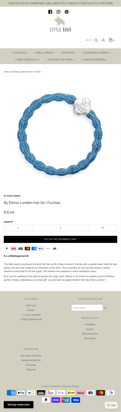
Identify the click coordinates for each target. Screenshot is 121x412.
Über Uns (31, 305)
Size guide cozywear (31, 355)
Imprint (90, 329)
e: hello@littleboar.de (31, 319)
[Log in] (103, 40)
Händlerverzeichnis (31, 360)
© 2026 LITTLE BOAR (50, 386)
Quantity (8, 222)
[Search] (95, 40)
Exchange (31, 365)
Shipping (30, 369)
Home (6, 72)
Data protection (90, 333)
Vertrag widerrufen (19, 404)
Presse (30, 310)
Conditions (90, 324)
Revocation (90, 338)
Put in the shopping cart (60, 239)
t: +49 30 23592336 (30, 314)
